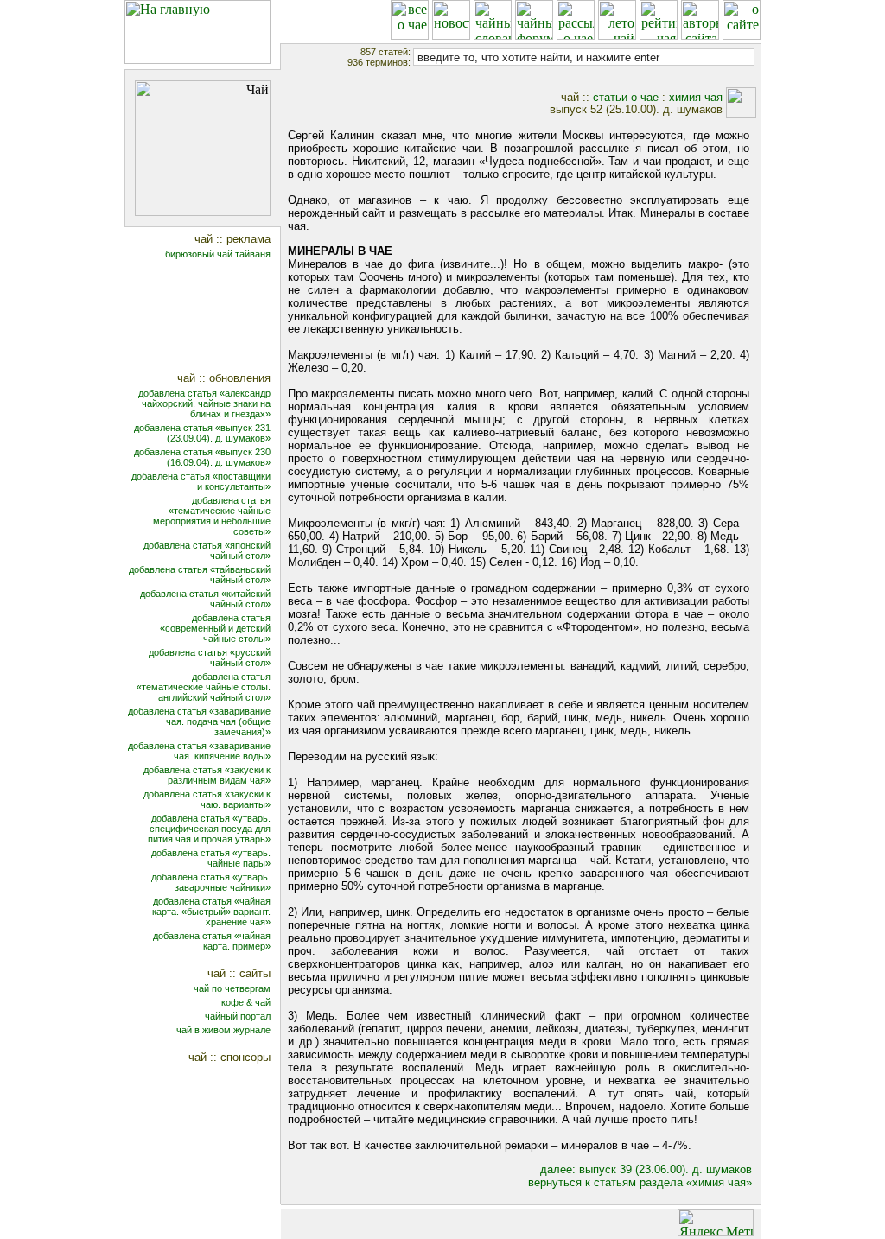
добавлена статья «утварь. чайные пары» (211, 858)
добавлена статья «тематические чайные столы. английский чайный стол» (204, 686)
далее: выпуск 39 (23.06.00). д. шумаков (646, 1169)
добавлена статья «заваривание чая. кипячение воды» (199, 750)
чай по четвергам (232, 988)
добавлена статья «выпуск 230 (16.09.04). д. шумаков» (202, 457)
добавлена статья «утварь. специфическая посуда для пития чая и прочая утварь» (209, 828)
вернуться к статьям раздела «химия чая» (640, 1182)
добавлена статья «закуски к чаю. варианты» (207, 799)
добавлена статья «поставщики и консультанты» (201, 481)
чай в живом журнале (223, 1030)
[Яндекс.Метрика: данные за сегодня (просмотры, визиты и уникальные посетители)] (716, 1222)
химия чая (696, 97)
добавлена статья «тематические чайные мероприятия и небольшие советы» (212, 516)
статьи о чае (626, 97)
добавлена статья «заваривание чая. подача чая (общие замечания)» (199, 721)
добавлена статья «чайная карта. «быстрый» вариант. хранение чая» (211, 911)
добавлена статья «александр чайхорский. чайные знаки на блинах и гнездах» (204, 403)
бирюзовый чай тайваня (218, 254)
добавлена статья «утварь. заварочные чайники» (211, 882)
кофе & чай (246, 1002)
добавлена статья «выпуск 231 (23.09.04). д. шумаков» (202, 433)
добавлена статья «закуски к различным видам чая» (207, 775)
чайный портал (238, 1016)
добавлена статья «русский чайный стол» (210, 657)
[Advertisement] (214, 318)
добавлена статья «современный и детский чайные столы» (215, 628)
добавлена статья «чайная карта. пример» (212, 941)
